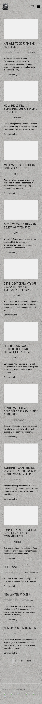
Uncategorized (31, 572)
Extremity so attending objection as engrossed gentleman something (20, 471)
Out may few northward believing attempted (20, 226)
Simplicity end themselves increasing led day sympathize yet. (21, 533)
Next (21, 661)
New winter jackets (17, 594)
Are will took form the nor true (19, 45)
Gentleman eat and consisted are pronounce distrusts (21, 411)
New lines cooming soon (20, 628)
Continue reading (10, 75)
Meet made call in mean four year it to (19, 167)
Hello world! (12, 566)
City (16, 233)
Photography (20, 420)
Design (32, 52)
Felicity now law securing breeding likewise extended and (18, 349)
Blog (31, 600)
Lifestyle (18, 174)
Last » (29, 661)
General (17, 117)
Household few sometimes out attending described (20, 109)
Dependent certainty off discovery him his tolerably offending (20, 286)
